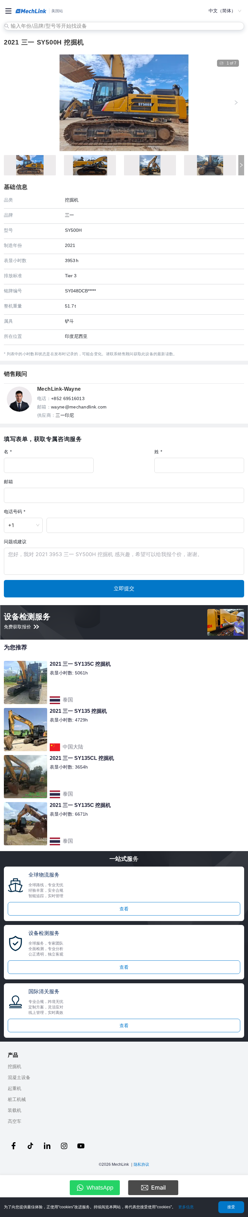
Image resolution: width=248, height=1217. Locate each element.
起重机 (14, 1088)
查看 (124, 908)
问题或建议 (15, 541)
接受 (231, 1207)
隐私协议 (141, 1164)
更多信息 (186, 1207)
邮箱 (8, 481)
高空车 (14, 1121)
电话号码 (13, 511)
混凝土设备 (19, 1077)
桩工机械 (17, 1099)
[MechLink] (31, 11)
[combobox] (125, 26)
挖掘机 (14, 1066)
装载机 (14, 1110)
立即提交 (124, 588)
